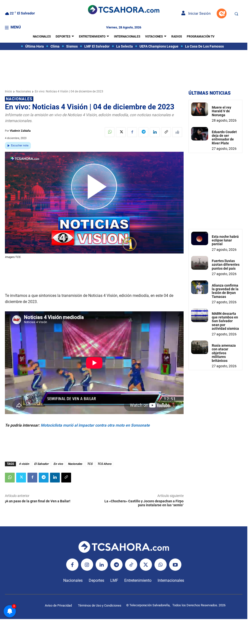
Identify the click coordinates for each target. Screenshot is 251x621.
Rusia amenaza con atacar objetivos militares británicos (224, 353)
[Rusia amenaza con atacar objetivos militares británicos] (199, 347)
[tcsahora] (123, 10)
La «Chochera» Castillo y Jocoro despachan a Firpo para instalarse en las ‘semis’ (144, 503)
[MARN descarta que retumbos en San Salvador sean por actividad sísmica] (199, 315)
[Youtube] (175, 564)
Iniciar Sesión (198, 13)
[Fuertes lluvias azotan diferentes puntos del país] (199, 262)
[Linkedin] (155, 132)
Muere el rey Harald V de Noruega (221, 111)
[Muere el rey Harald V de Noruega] (199, 109)
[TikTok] (131, 564)
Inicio (8, 91)
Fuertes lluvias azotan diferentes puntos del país (225, 264)
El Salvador (41, 464)
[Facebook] (132, 132)
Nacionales (23, 91)
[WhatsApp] (109, 132)
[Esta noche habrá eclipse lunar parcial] (199, 238)
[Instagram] (87, 564)
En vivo (58, 464)
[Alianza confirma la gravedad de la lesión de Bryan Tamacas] (199, 287)
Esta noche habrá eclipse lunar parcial (225, 240)
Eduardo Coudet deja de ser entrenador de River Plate (224, 137)
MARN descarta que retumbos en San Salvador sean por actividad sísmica (225, 321)
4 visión (24, 464)
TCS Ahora (104, 464)
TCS (89, 464)
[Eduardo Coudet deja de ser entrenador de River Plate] (199, 133)
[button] (236, 14)
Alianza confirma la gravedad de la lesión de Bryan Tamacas (225, 291)
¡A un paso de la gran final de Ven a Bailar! (37, 501)
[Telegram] (143, 132)
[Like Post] (177, 132)
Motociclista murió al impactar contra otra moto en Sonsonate (95, 425)
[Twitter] (121, 132)
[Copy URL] (166, 132)
